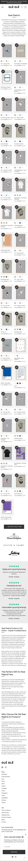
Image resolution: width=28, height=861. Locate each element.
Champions (4, 793)
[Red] (20, 383)
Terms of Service (6, 810)
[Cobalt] (6, 141)
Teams (3, 795)
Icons (3, 779)
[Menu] (2, 7)
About (3, 819)
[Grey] (1, 61)
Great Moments (6, 776)
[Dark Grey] (6, 277)
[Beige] (6, 61)
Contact (4, 822)
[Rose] (20, 195)
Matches (4, 800)
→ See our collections (14, 526)
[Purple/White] (17, 356)
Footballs (4, 788)
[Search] (22, 7)
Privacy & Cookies (6, 817)
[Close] (25, 834)
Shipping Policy (6, 815)
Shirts (3, 783)
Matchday (4, 774)
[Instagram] (15, 856)
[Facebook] (12, 856)
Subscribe (14, 852)
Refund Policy (5, 812)
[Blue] (17, 383)
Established (5, 798)
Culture (3, 786)
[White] (4, 61)
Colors (3, 790)
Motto (3, 781)
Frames (3, 802)
